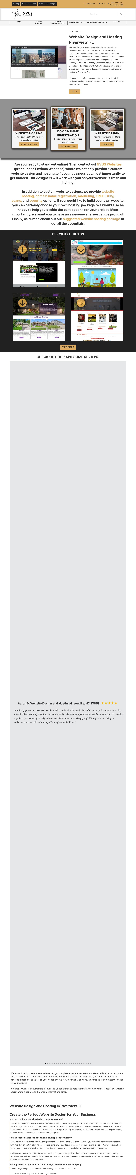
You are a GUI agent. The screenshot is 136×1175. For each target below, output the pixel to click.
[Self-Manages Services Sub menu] (106, 22)
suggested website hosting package (91, 219)
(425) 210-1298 (91, 3)
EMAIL (103, 3)
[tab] (45, 1063)
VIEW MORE (68, 347)
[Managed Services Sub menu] (84, 22)
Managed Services (75, 22)
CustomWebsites (38, 22)
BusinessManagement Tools (58, 22)
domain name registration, (56, 196)
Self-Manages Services (95, 22)
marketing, (86, 196)
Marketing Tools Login (47, 4)
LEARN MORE (107, 144)
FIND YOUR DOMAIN (68, 146)
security (35, 200)
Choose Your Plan (29, 144)
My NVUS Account (29, 4)
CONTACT (75, 92)
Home (19, 22)
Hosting (16, 4)
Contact (116, 22)
